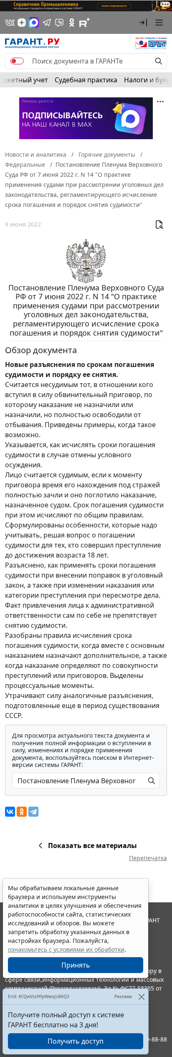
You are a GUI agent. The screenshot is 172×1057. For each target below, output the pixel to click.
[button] (143, 23)
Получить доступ (76, 1041)
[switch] (17, 61)
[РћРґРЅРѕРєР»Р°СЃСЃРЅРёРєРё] (22, 812)
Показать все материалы (92, 845)
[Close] (141, 996)
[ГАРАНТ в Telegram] (47, 23)
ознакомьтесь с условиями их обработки (66, 949)
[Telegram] (33, 812)
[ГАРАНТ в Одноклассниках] (72, 23)
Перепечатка (148, 858)
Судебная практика (86, 79)
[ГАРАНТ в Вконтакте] (10, 23)
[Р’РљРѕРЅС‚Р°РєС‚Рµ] (10, 812)
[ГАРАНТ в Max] (33, 22)
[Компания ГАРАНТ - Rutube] (84, 23)
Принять (75, 965)
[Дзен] (22, 22)
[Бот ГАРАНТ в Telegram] (59, 23)
